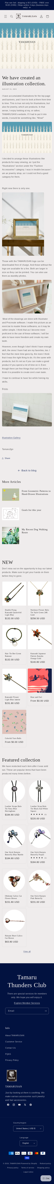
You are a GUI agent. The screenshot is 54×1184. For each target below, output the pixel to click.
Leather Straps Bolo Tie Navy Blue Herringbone (13, 808)
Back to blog (29, 470)
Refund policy (45, 1163)
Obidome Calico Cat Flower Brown (13, 897)
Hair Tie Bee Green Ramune (13, 654)
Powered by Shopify (29, 1163)
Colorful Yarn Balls (13, 738)
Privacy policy (12, 1168)
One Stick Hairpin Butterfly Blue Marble (14, 853)
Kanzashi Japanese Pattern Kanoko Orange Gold (38, 655)
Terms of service (27, 1168)
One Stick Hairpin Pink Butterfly (38, 897)
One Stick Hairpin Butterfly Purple (38, 853)
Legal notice (28, 1172)
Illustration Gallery (11, 438)
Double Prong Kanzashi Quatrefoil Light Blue (13, 612)
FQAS (8, 1054)
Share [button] (7, 458)
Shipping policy (43, 1168)
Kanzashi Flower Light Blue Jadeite (12, 698)
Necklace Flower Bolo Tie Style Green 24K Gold (40, 612)
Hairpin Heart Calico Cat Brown (13, 937)
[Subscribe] (46, 1011)
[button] (5, 16)
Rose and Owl (36, 697)
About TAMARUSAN (14, 1035)
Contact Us (10, 1048)
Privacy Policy (12, 1060)
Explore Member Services (27, 1003)
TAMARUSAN (15, 1163)
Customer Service (13, 1042)
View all (27, 951)
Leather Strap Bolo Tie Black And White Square (39, 808)
